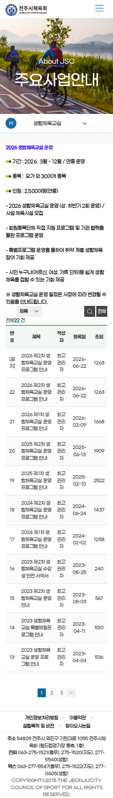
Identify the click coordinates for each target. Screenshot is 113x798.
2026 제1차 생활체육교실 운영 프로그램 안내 (36, 421)
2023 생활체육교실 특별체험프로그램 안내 (36, 627)
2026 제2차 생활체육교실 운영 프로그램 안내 (36, 362)
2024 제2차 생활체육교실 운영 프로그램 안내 (36, 510)
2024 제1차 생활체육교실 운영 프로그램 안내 (36, 539)
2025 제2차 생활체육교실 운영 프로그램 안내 (36, 451)
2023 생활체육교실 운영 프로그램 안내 (35, 657)
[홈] (26, 14)
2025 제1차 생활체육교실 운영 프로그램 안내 (36, 480)
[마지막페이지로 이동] (71, 693)
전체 (102, 311)
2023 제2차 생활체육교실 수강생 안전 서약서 (36, 568)
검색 (89, 311)
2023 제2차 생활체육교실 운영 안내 (36, 598)
